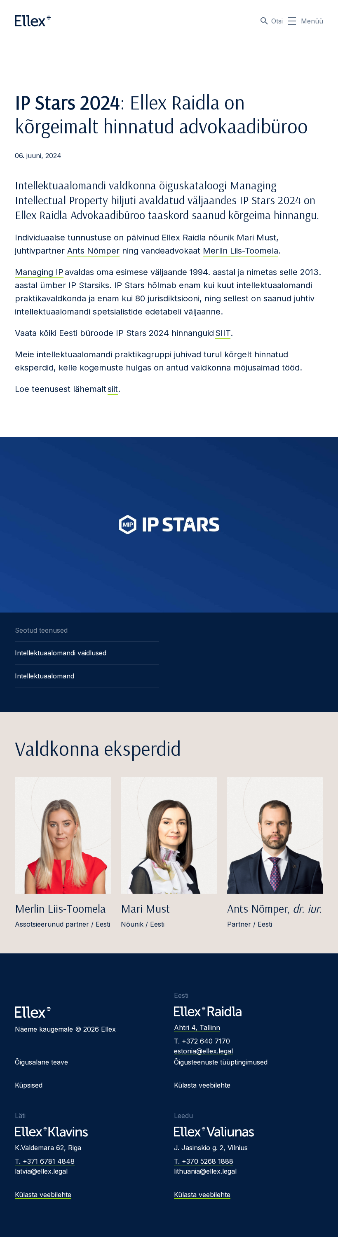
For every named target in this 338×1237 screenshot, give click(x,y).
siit (113, 389)
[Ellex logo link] (33, 21)
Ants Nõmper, (274, 908)
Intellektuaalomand (44, 676)
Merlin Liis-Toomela (240, 251)
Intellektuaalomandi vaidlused (60, 653)
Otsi (277, 21)
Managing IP (39, 272)
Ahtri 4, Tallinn (197, 1027)
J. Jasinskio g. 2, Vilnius (211, 1148)
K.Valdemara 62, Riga (48, 1148)
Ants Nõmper (93, 251)
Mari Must (256, 237)
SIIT (222, 333)
